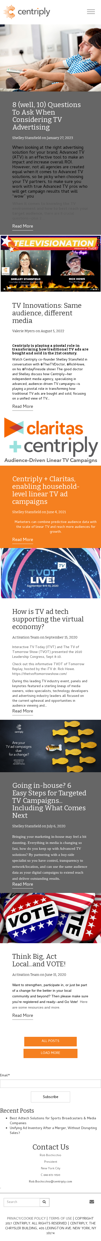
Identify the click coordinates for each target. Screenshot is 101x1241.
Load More (50, 1053)
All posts (50, 1041)
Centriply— (58, 374)
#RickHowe (75, 365)
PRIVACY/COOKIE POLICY (26, 1219)
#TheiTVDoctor (52, 365)
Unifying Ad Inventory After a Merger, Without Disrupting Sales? (53, 1131)
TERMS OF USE (61, 1219)
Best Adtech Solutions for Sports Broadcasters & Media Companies (53, 1121)
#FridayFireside (34, 369)
